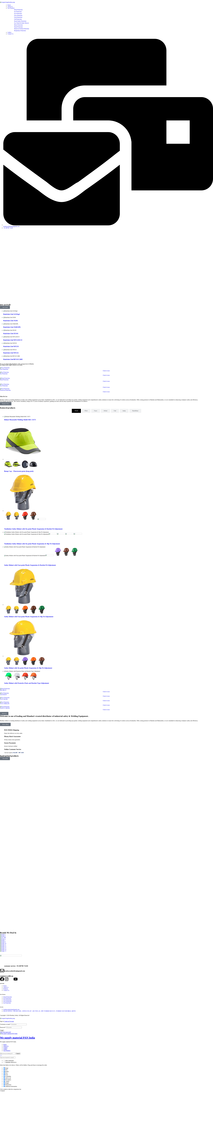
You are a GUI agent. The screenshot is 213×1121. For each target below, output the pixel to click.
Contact (5, 1047)
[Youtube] (15, 979)
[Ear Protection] (4, 372)
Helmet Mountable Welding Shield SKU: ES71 (20, 420)
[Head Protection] (5, 378)
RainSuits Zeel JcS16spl (11, 314)
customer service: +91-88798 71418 (16, 966)
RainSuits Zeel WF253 (11, 346)
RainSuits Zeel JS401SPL (12, 327)
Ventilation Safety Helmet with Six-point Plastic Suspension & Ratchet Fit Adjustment (33, 529)
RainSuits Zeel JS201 (10, 320)
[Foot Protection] (4, 388)
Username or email (5, 1024)
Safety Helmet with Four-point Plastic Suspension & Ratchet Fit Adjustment (30, 565)
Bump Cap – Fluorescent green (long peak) (19, 471)
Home (5, 1044)
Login (2, 1030)
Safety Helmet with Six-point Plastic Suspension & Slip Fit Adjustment (28, 668)
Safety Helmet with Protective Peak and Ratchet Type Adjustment (26, 683)
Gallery (5, 1049)
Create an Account (9, 1021)
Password (3, 1027)
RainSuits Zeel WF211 (11, 353)
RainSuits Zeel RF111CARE (13, 359)
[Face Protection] (4, 367)
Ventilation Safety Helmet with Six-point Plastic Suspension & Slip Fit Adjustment (32, 544)
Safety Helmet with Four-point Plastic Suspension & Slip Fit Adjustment (28, 616)
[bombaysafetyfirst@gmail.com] (2, 971)
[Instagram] (6, 979)
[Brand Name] (2, 934)
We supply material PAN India (17, 1037)
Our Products (6, 1050)
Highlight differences (10, 1062)
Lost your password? (5, 1032)
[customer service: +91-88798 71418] (2, 966)
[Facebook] (2, 979)
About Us (5, 1046)
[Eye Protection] (4, 384)
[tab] (76, 411)
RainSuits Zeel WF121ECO (12, 340)
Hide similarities (9, 1060)
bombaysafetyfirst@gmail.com (14, 971)
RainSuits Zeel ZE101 (10, 333)
